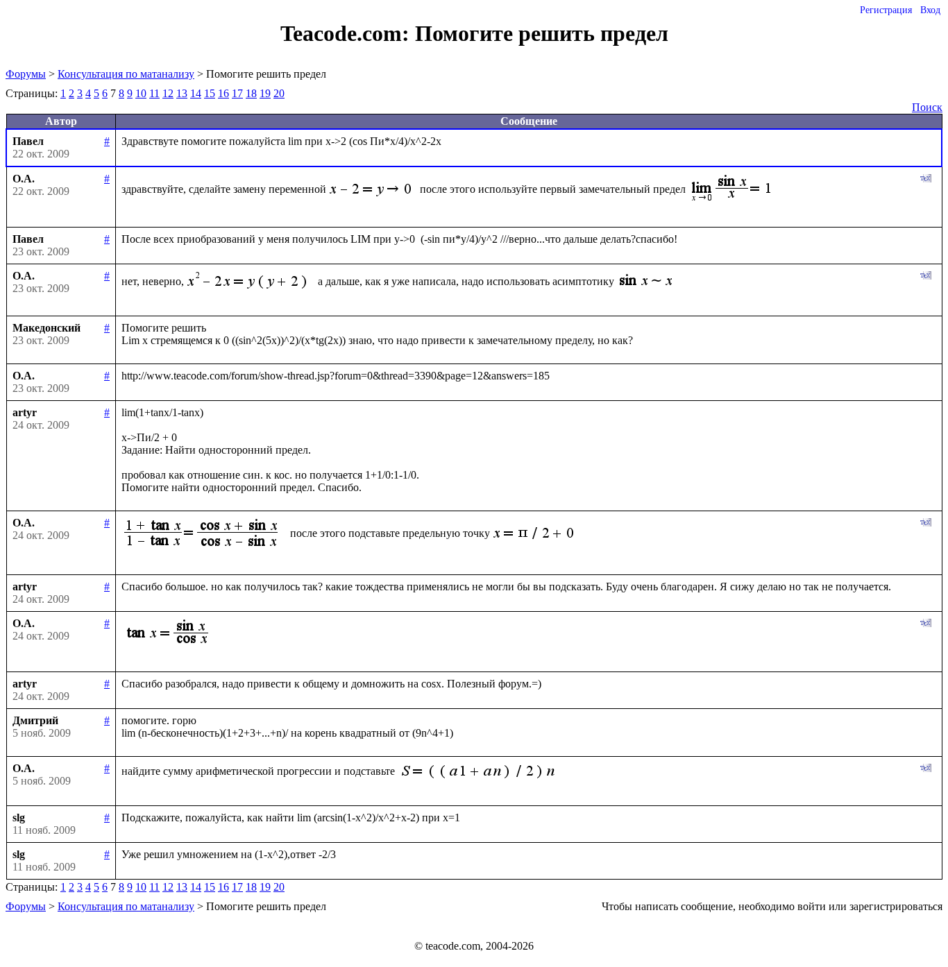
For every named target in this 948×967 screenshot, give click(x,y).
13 (181, 93)
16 (223, 93)
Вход (930, 10)
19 (265, 93)
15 (209, 93)
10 (140, 93)
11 (154, 93)
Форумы (26, 74)
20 (279, 93)
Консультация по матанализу (126, 74)
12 (167, 93)
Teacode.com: (347, 33)
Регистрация (886, 10)
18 (251, 93)
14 (195, 93)
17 (237, 93)
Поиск (927, 107)
